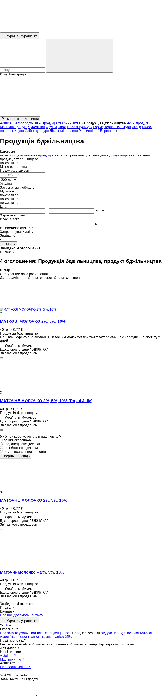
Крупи (19, 131)
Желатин (38, 127)
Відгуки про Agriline (116, 633)
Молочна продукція (15, 127)
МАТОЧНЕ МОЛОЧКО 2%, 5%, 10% (34, 500)
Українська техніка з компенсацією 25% (41, 636)
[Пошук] (79, 56)
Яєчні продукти (138, 123)
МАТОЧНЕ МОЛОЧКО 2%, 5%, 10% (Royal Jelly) (46, 401)
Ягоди (136, 127)
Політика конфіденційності (50, 633)
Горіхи (98, 127)
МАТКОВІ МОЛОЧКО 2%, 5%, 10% (33, 321)
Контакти (37, 615)
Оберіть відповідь (16, 456)
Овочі (62, 127)
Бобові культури (79, 127)
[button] (81, 96)
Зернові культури (117, 127)
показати (9, 244)
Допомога (21, 615)
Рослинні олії (89, 131)
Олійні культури (37, 131)
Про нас (6, 615)
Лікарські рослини (64, 131)
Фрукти (51, 127)
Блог (135, 633)
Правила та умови (14, 633)
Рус (9, 625)
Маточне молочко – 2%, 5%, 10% (32, 572)
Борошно (107, 131)
